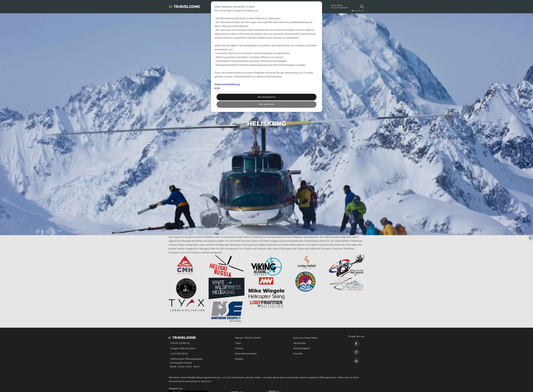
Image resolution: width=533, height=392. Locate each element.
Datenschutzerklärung (227, 84)
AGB (216, 88)
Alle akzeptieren (266, 97)
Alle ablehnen (266, 104)
